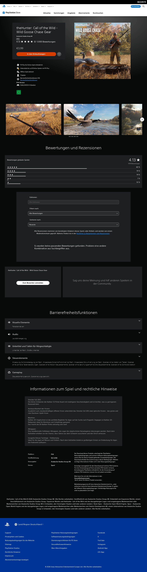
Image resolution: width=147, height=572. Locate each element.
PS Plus (27, 6)
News (42, 6)
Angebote (71, 13)
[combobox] (73, 202)
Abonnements (84, 13)
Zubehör (35, 6)
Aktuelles (47, 13)
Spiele (20, 6)
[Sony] (142, 4)
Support (50, 6)
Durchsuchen (98, 13)
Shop (8, 6)
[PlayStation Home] (4, 6)
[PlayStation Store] (12, 12)
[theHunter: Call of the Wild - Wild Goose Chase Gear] (33, 119)
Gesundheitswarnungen (82, 478)
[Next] (142, 119)
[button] (28, 80)
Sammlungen (59, 13)
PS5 (14, 6)
